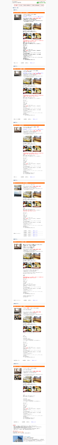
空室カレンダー (35, 119)
